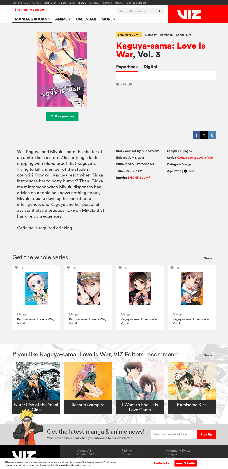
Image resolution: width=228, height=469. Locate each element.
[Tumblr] (212, 135)
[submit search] (161, 11)
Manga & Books (31, 19)
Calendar (86, 19)
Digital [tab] (150, 66)
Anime (61, 19)
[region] (114, 463)
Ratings (126, 450)
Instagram (172, 454)
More (107, 19)
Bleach (82, 2)
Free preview (64, 116)
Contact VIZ (85, 454)
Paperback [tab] (127, 66)
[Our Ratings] (185, 171)
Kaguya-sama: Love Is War (160, 50)
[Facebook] (196, 135)
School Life (183, 35)
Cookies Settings (162, 463)
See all (210, 258)
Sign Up (206, 434)
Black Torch (50, 2)
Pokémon (107, 2)
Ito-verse (94, 2)
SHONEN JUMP (129, 35)
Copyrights (129, 454)
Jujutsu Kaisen (67, 2)
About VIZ (84, 450)
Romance (166, 35)
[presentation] (36, 288)
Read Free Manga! (136, 2)
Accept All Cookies (185, 463)
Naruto (119, 2)
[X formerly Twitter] (204, 135)
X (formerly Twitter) (179, 450)
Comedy (151, 35)
